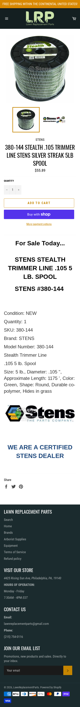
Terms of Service (15, 552)
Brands (8, 532)
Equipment (11, 546)
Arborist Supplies (15, 539)
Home (8, 526)
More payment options (39, 224)
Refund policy (12, 559)
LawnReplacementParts (26, 687)
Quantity (9, 181)
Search (8, 520)
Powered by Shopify (50, 687)
